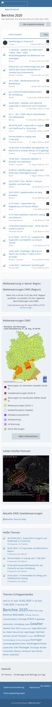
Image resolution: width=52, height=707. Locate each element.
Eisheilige (22, 619)
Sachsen (40, 631)
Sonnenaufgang (9, 640)
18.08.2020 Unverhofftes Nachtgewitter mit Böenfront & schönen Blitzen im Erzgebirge (29, 149)
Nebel (9, 632)
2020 (5, 601)
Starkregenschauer (37, 643)
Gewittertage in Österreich (21, 41)
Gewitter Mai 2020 (11, 628)
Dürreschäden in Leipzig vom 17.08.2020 (22, 138)
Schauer (22, 635)
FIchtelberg (19, 624)
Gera (27, 624)
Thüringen (24, 647)
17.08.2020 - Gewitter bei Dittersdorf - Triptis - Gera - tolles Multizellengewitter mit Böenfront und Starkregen (27, 54)
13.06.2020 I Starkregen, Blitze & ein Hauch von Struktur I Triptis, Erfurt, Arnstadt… (25, 254)
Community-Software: (26, 703)
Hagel (34, 628)
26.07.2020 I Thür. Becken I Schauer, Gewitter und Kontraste (25, 182)
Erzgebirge (40, 619)
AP (26, 604)
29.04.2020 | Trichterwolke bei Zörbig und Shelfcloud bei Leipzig (26, 577)
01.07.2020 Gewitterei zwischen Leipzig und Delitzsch (27, 216)
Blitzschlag (38, 610)
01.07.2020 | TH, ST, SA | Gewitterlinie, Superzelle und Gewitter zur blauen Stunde (27, 240)
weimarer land (29, 651)
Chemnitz (35, 615)
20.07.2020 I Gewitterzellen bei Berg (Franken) (25, 194)
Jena (39, 628)
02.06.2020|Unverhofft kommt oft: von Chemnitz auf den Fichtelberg (25, 567)
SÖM (15, 647)
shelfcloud (39, 635)
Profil (26, 295)
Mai (4, 632)
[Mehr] (48, 24)
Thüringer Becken (38, 647)
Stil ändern (45, 686)
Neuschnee (18, 632)
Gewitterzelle (26, 628)
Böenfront (7, 614)
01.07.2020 (13, 601)
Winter (39, 651)
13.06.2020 (8, 604)
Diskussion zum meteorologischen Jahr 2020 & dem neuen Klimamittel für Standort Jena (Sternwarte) (27, 69)
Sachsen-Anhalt (10, 636)
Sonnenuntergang (23, 640)
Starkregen (36, 639)
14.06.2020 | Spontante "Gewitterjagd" (27, 265)
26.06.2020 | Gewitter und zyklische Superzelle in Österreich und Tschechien (28, 104)
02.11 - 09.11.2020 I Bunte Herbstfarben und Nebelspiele (27, 115)
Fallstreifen (8, 624)
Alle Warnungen (26, 307)
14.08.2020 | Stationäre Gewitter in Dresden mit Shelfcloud (25, 160)
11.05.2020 (37, 601)
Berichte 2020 (15, 609)
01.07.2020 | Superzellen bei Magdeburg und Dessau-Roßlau (23, 205)
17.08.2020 (20, 604)
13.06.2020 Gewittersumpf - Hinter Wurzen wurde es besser (29, 227)
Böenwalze (18, 614)
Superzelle (8, 647)
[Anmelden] (41, 3)
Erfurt (30, 619)
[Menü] (48, 3)
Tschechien (8, 651)
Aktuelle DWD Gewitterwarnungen (23, 513)
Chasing (28, 615)
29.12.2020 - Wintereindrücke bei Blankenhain (24, 82)
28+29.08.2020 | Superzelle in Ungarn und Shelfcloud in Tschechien (26, 127)
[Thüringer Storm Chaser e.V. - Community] (14, 3)
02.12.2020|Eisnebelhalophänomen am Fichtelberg (25, 93)
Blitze (31, 610)
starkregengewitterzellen (14, 643)
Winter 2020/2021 (11, 654)
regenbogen (29, 632)
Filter (46, 34)
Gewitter (36, 624)
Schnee (30, 636)
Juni (44, 628)
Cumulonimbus (10, 619)
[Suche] (34, 3)
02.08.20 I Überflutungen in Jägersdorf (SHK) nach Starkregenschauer (26, 171)
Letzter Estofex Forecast (16, 451)
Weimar (17, 651)
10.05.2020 (25, 600)
